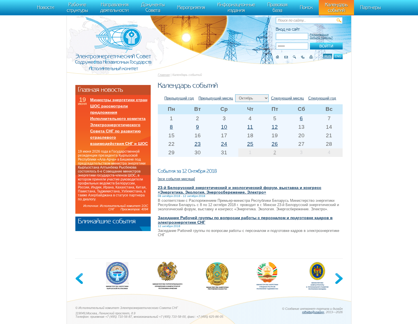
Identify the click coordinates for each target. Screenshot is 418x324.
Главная (164, 74)
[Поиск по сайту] (294, 57)
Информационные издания (236, 7)
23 (197, 144)
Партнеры (370, 7)
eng (338, 56)
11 (250, 127)
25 (250, 144)
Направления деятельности (114, 7)
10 (224, 127)
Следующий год (322, 98)
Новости (45, 7)
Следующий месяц (287, 98)
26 (275, 144)
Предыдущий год (179, 98)
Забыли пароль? (321, 37)
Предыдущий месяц (215, 98)
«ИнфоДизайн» (313, 312)
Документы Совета (153, 7)
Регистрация (319, 34)
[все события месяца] (176, 179)
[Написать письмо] (286, 57)
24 (224, 144)
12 (275, 127)
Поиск (306, 7)
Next (338, 278)
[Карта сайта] (302, 57)
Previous (79, 278)
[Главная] (277, 57)
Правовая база (277, 7)
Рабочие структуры (77, 7)
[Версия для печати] (311, 57)
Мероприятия (191, 7)
